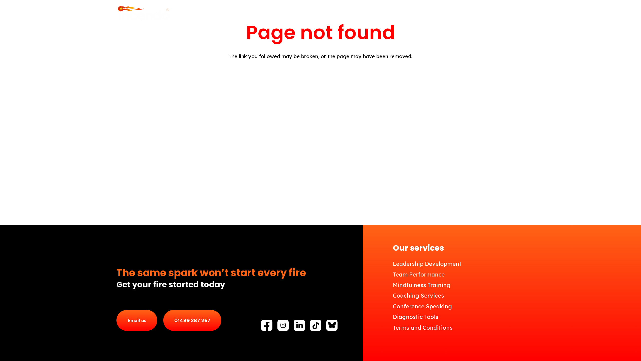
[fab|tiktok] (315, 325)
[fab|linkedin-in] (299, 325)
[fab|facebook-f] (267, 327)
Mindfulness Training (421, 285)
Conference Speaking (422, 306)
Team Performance (419, 274)
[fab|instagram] (283, 325)
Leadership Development (427, 263)
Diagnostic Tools (415, 316)
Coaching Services (418, 295)
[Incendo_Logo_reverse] (143, 14)
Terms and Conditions (422, 327)
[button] (372, 14)
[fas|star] (332, 325)
